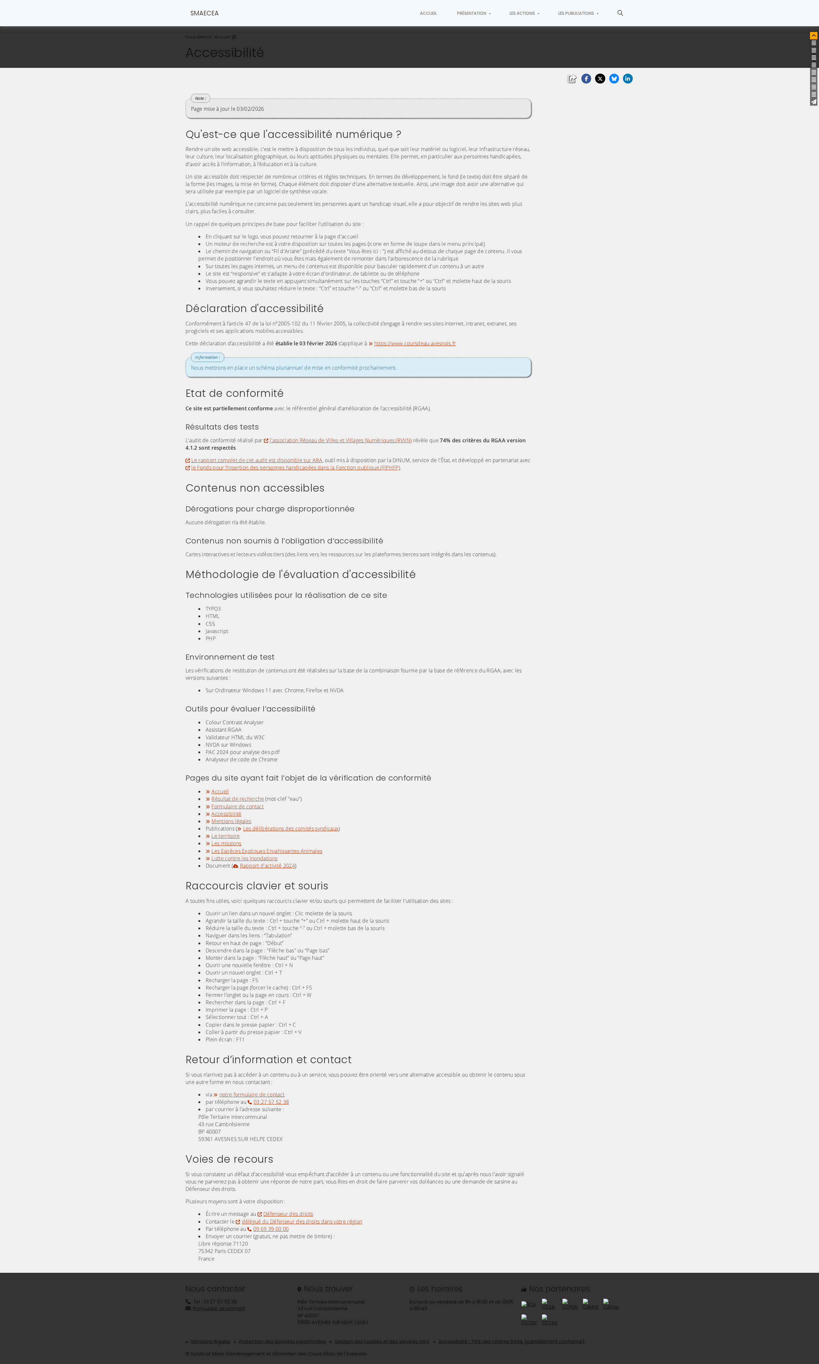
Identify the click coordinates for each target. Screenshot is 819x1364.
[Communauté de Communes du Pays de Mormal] (570, 1304)
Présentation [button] (472, 13)
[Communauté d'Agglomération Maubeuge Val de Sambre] (590, 1304)
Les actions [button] (523, 13)
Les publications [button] (576, 13)
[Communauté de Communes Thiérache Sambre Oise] (549, 1320)
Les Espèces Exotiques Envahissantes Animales (266, 851)
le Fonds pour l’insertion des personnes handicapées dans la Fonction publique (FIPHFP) (295, 467)
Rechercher (620, 13)
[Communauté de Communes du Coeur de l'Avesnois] (528, 1304)
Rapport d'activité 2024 (267, 865)
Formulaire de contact (237, 806)
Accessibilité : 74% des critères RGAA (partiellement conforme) (511, 1341)
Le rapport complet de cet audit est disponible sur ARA (256, 460)
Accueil (428, 13)
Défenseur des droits (288, 1213)
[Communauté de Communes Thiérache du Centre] (529, 1320)
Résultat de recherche (237, 798)
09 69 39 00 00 (271, 1228)
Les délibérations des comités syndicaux (290, 828)
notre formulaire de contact (251, 1094)
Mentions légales (231, 821)
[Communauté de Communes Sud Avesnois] (549, 1304)
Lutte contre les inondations (244, 858)
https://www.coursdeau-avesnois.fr (415, 343)
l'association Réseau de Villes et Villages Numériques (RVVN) (341, 440)
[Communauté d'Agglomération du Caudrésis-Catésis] (611, 1304)
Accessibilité (226, 813)
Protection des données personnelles (282, 1341)
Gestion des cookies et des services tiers (382, 1341)
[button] (586, 78)
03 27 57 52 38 (271, 1101)
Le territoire (225, 835)
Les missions (226, 843)
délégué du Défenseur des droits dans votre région (302, 1221)
